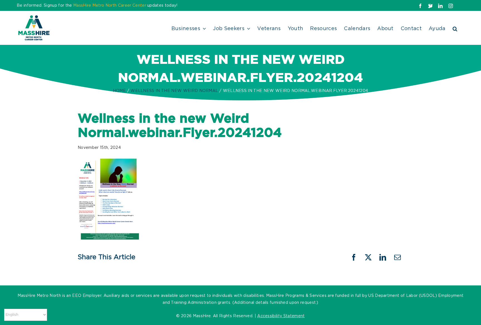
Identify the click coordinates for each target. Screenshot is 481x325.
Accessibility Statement (281, 316)
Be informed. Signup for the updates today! (97, 6)
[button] (455, 28)
